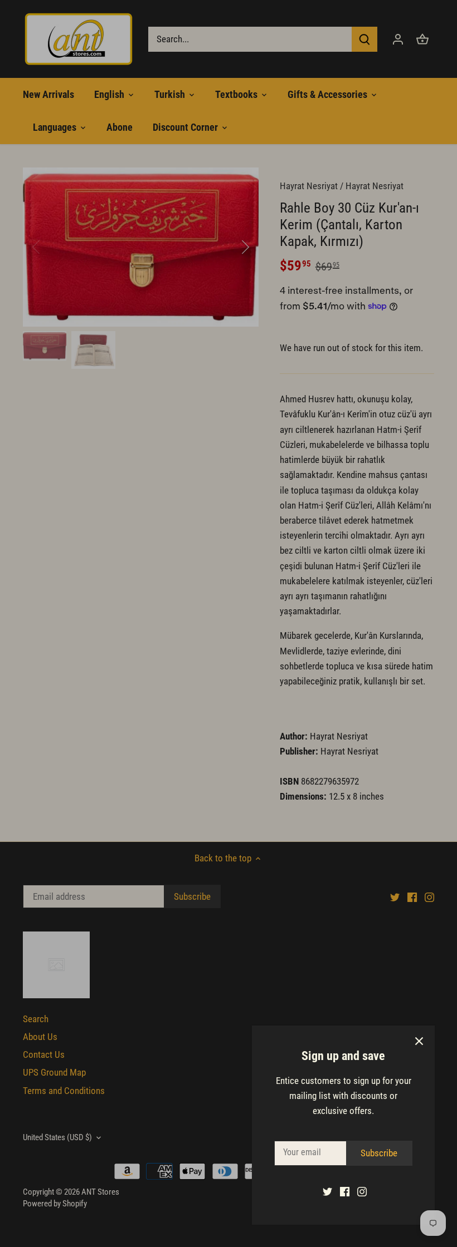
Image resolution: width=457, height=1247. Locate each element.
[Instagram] (362, 1191)
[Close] (419, 1041)
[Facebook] (344, 1191)
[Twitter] (327, 1191)
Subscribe (379, 1153)
